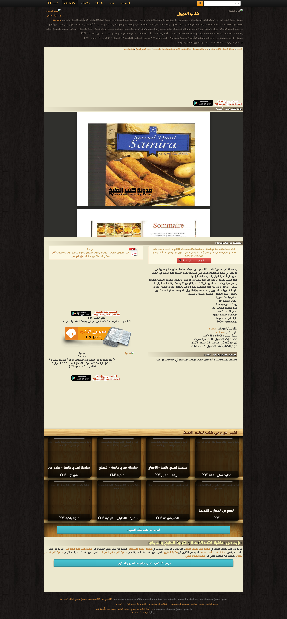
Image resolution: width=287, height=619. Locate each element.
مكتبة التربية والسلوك (140, 549)
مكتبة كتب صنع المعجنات (113, 552)
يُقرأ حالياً (99, 3)
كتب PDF (52, 3)
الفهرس (111, 3)
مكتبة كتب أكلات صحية (213, 552)
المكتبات (86, 3)
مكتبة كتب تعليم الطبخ (197, 549)
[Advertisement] (143, 77)
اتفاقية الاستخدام (158, 604)
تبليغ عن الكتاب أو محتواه (193, 260)
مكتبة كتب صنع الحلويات (79, 549)
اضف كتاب (125, 3)
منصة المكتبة (197, 604)
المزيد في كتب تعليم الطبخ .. (144, 529)
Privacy (119, 604)
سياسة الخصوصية (180, 604)
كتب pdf (131, 604)
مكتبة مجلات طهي (195, 556)
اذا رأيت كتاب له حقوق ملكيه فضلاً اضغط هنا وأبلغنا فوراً (124, 609)
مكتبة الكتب (69, 3)
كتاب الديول (128, 49)
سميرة (212, 328)
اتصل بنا (141, 604)
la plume (220, 332)
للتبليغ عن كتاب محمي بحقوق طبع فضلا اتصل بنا (86, 599)
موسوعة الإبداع (140, 612)
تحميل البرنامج (79, 256)
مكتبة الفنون (171, 552)
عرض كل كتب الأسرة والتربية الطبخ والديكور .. (143, 563)
